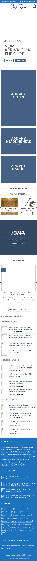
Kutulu (8, 518)
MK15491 (13, 521)
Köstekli (21, 518)
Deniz (22, 512)
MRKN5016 (28, 524)
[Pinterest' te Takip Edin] (23, 464)
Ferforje (23, 515)
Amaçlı (16, 509)
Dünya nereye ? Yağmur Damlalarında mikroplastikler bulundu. (18, 490)
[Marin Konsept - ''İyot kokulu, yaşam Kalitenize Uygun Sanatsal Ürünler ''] (18, 6)
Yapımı (30, 530)
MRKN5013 (5, 524)
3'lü (6, 509)
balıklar (8, 512)
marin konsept (6, 521)
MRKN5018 (13, 527)
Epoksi (17, 515)
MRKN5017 (5, 527)
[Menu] (2, 6)
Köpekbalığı (14, 518)
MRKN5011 (21, 521)
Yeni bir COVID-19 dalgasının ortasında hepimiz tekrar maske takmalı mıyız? (19, 477)
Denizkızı (28, 512)
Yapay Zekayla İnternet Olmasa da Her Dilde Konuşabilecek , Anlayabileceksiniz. (20, 484)
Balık (3, 512)
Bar (13, 512)
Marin (26, 518)
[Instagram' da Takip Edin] (13, 464)
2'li (3, 509)
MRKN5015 (21, 524)
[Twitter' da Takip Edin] (16, 464)
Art (20, 509)
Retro (3, 530)
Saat (13, 530)
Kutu (3, 518)
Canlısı (17, 512)
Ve (26, 530)
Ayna (24, 509)
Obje (19, 527)
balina (29, 509)
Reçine (8, 530)
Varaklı (22, 530)
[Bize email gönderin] (20, 464)
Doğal (9, 515)
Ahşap (10, 509)
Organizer (24, 527)
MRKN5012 (29, 521)
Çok (3, 533)
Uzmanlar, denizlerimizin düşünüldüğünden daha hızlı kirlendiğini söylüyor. (20, 496)
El (13, 515)
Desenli (4, 515)
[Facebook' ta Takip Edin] (10, 464)
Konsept (29, 515)
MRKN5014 (13, 524)
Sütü (17, 530)
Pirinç (30, 527)
